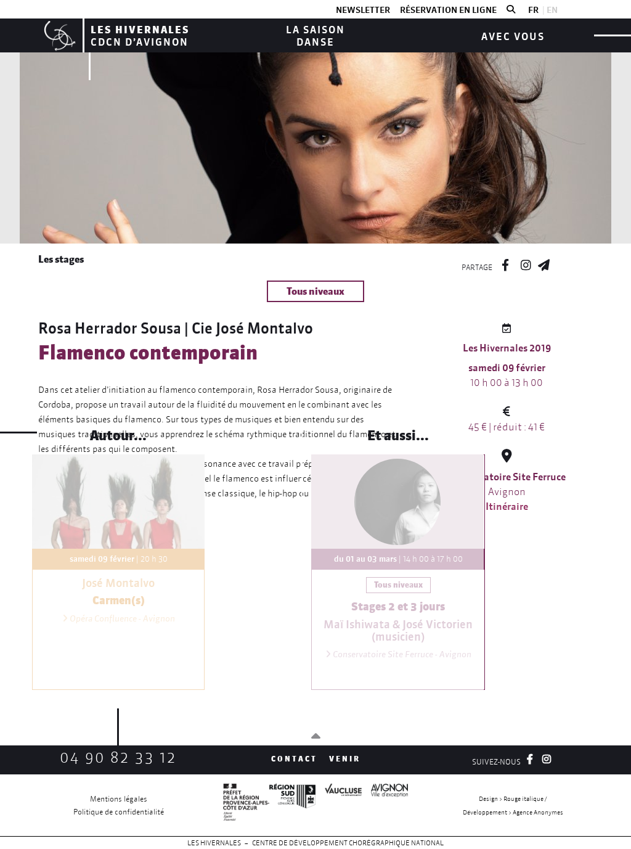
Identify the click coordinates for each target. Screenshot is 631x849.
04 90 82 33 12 (118, 757)
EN (552, 9)
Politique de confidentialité (118, 811)
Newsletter (363, 9)
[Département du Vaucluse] (339, 805)
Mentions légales (118, 799)
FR (533, 9)
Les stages (61, 259)
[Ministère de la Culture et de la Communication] (246, 805)
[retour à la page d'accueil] (58, 35)
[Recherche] (511, 9)
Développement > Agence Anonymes (513, 812)
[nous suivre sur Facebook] (505, 263)
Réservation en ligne (448, 9)
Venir (344, 758)
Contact (294, 758)
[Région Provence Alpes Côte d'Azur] (292, 805)
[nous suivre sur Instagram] (525, 263)
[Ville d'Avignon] (385, 805)
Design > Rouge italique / (513, 798)
